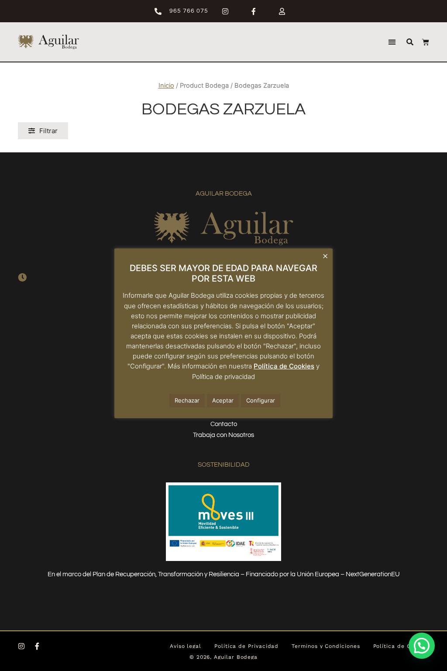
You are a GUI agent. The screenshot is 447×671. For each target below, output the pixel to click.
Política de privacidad (223, 376)
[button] (392, 42)
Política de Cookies (284, 366)
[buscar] (409, 41)
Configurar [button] (260, 400)
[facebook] (257, 11)
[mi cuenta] (285, 11)
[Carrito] (425, 41)
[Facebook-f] (37, 646)
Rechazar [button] (187, 400)
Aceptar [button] (223, 400)
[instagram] (229, 11)
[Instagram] (21, 646)
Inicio (166, 85)
